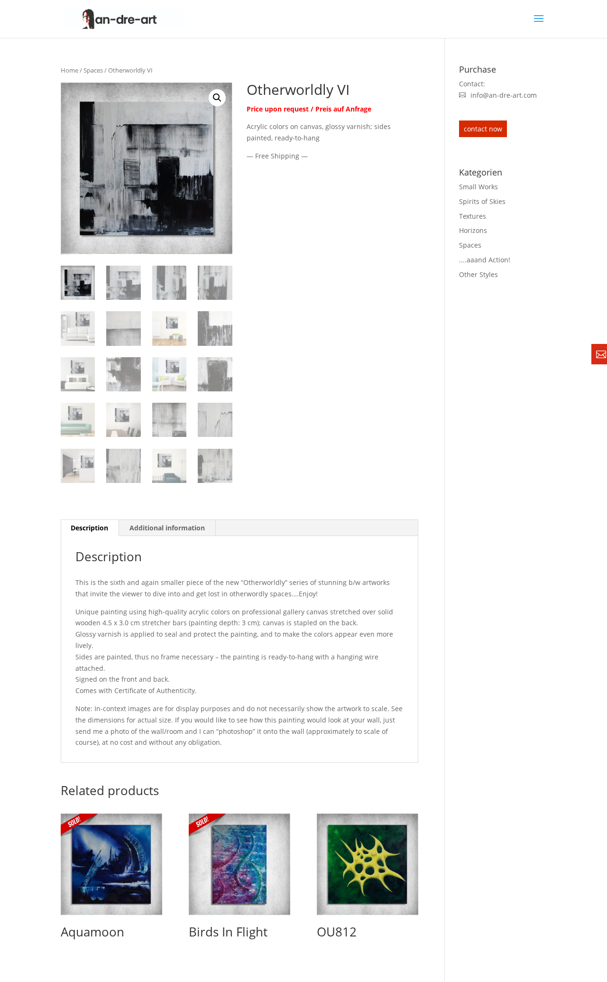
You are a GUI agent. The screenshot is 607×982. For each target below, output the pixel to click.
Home (69, 70)
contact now (483, 128)
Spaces (93, 70)
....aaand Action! (484, 259)
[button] (217, 97)
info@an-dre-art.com (503, 95)
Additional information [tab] (167, 527)
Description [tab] (89, 527)
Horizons (473, 230)
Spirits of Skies (482, 201)
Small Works (478, 186)
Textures (472, 216)
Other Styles (478, 274)
